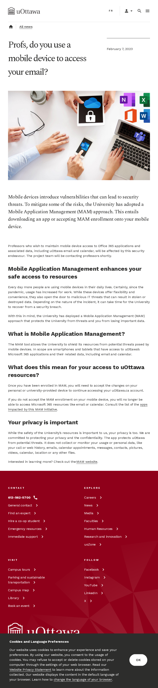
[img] (24, 11)
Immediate (23, 537)
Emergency (25, 529)
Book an (18, 606)
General (20, 505)
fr (111, 10)
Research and (102, 537)
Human (98, 529)
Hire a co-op (24, 521)
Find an (19, 513)
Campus (19, 569)
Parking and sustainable (26, 579)
